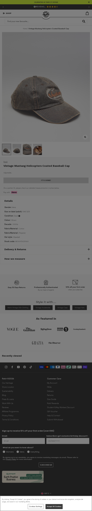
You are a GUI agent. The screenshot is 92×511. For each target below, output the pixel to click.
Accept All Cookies (54, 506)
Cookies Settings (35, 506)
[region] (46, 503)
